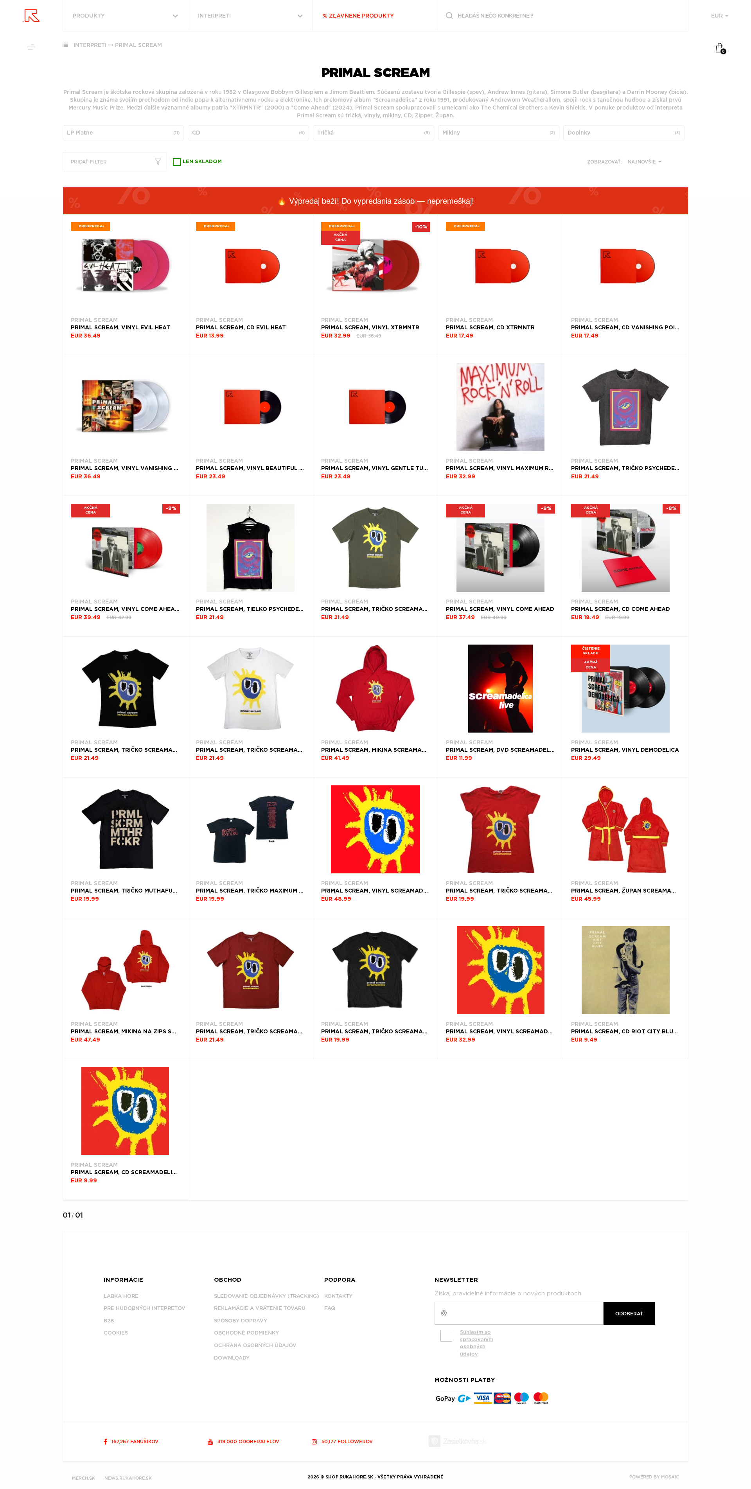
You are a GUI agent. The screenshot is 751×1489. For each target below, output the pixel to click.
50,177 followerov (346, 1441)
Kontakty (338, 1296)
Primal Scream (138, 45)
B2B (109, 1321)
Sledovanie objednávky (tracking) (266, 1296)
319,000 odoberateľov (247, 1441)
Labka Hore (121, 1296)
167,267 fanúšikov (134, 1441)
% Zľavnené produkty (358, 16)
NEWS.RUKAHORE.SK (128, 1478)
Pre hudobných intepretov (144, 1308)
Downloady (232, 1358)
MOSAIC (670, 1477)
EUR (717, 16)
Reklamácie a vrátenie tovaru (259, 1308)
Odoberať (629, 1314)
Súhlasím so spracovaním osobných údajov (476, 1343)
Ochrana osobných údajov (255, 1345)
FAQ (329, 1308)
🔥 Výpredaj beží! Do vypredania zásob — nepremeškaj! (375, 200)
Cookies (116, 1333)
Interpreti (90, 45)
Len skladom (202, 161)
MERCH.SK (83, 1478)
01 (66, 1215)
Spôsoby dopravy (240, 1321)
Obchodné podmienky (246, 1333)
